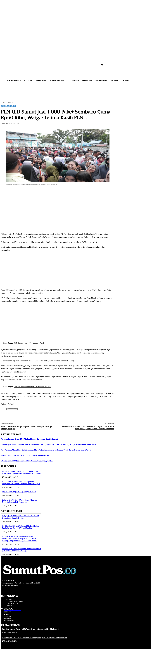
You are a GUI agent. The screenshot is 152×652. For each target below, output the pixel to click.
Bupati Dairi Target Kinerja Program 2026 (19, 492)
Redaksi (11, 404)
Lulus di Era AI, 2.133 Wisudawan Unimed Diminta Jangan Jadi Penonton (19, 501)
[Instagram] (6, 589)
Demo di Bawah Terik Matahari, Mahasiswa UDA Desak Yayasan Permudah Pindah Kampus (21, 472)
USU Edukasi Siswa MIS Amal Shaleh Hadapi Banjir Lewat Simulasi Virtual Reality (20, 527)
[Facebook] (22, 190)
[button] (102, 65)
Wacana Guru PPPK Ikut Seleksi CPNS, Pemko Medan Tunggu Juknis (27, 461)
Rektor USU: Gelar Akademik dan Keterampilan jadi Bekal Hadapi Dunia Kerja (21, 550)
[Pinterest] (39, 190)
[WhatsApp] (48, 190)
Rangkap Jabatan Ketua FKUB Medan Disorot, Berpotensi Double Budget (29, 439)
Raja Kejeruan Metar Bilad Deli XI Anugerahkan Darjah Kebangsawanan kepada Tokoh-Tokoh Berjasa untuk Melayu (46, 450)
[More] (57, 190)
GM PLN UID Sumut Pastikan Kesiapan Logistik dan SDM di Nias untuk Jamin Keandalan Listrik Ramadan (88, 427)
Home (3, 102)
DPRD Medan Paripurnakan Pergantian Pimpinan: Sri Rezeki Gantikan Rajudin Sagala (21, 483)
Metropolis (9, 102)
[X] (31, 190)
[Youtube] (15, 589)
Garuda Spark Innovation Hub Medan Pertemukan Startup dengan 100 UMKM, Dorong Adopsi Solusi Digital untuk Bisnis (48, 444)
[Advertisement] (76, 91)
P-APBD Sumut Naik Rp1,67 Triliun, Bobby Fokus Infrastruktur (25, 455)
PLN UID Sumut (12, 409)
